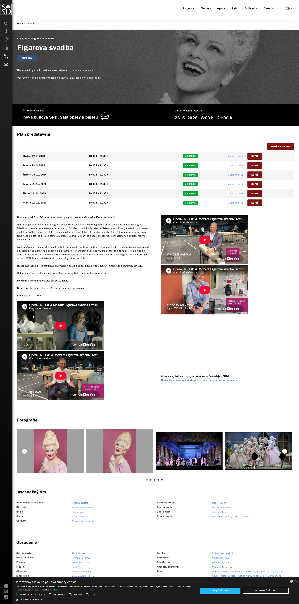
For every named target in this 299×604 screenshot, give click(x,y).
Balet (235, 8)
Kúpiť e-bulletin (280, 147)
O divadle (251, 8)
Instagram (6, 591)
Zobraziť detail (236, 156)
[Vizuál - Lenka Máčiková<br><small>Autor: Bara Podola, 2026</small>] (50, 451)
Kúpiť (254, 156)
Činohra (206, 8)
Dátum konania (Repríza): (189, 110)
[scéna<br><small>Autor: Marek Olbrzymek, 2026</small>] (189, 451)
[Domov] (12, 9)
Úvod (20, 24)
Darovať (269, 8)
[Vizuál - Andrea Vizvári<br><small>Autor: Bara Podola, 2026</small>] (119, 451)
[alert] (149, 590)
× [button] (295, 581)
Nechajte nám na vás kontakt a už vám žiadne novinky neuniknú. (199, 380)
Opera (221, 8)
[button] (105, 600)
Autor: (20, 38)
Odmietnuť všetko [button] (265, 590)
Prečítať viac (55, 590)
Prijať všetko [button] (220, 590)
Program (188, 8)
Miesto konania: (36, 110)
